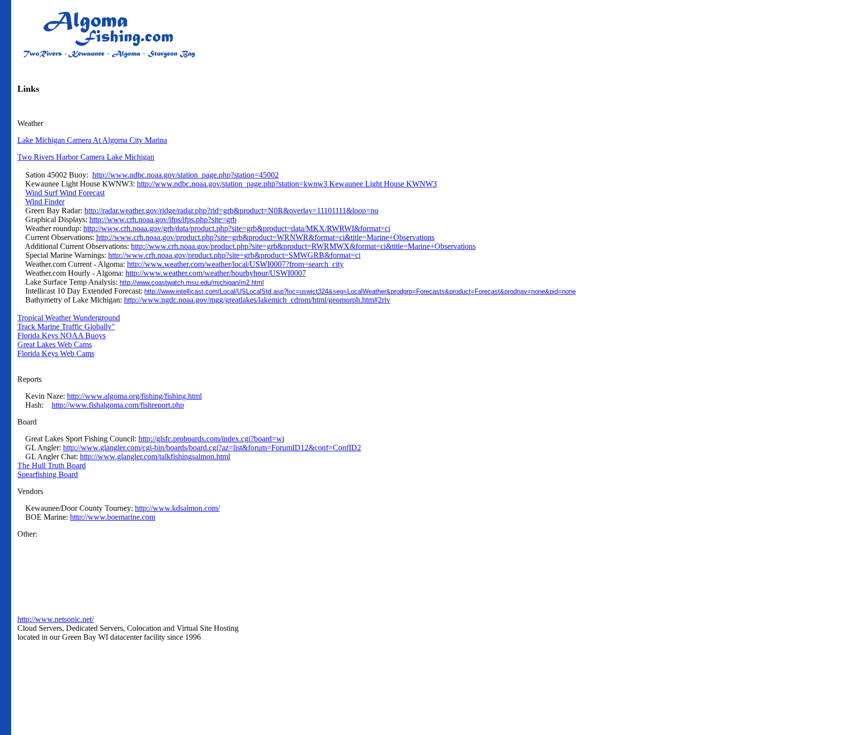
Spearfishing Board (47, 474)
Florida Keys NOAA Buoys (61, 335)
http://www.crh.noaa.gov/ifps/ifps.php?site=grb (163, 219)
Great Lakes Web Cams (54, 344)
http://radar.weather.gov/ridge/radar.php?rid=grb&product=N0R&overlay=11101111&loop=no (231, 210)
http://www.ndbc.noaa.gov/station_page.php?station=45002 (185, 175)
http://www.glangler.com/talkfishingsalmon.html (155, 456)
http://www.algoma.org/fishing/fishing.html (134, 396)
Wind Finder (44, 201)
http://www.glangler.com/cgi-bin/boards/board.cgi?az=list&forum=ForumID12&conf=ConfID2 (212, 447)
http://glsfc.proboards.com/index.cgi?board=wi (211, 438)
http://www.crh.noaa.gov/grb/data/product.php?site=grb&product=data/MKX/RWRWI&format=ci (236, 228)
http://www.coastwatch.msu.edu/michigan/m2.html (192, 282)
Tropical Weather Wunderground (68, 317)
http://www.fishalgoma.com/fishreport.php (118, 405)
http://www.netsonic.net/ (55, 619)
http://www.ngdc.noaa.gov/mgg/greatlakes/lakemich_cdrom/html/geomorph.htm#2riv (257, 300)
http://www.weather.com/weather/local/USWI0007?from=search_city (235, 264)
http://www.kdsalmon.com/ (177, 508)
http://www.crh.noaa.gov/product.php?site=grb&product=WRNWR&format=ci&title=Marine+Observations (265, 237)
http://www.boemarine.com (112, 517)
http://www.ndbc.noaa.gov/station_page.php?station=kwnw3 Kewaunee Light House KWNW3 (287, 184)
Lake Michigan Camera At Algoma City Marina (92, 140)
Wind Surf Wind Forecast (65, 192)
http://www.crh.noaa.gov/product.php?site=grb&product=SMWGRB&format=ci (234, 255)
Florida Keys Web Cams (55, 353)
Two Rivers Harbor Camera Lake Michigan (85, 157)
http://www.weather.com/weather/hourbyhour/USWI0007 (215, 273)
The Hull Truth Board (51, 465)
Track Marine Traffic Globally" (66, 326)
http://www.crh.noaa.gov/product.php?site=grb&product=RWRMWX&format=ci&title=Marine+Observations (303, 246)
